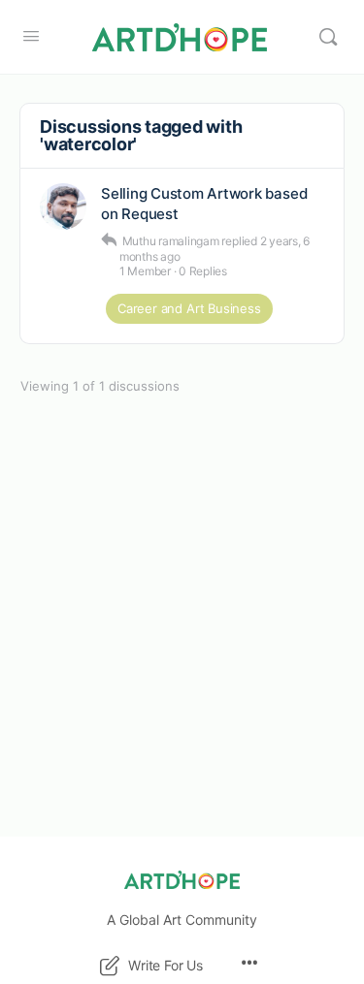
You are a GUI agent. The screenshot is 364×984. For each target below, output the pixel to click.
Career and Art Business (189, 308)
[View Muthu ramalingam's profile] (63, 206)
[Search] (328, 37)
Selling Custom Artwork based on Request (204, 203)
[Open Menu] (31, 35)
